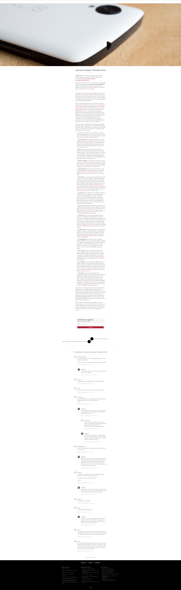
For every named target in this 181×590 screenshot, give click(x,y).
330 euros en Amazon (91, 213)
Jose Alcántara (81, 356)
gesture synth (84, 572)
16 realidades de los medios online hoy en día (109, 580)
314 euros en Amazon (81, 166)
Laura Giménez (84, 568)
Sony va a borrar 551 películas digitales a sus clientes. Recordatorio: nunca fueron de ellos (69, 580)
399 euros (85, 224)
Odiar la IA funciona (65, 568)
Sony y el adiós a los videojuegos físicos (68, 578)
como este (96, 437)
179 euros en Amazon (84, 270)
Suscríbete (90, 327)
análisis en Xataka (85, 134)
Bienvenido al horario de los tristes (107, 568)
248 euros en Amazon (91, 225)
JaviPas (83, 369)
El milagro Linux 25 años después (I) (108, 571)
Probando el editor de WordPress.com (108, 579)
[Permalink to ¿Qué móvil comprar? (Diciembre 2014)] (90, 35)
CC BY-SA (90, 587)
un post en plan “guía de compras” (95, 93)
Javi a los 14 (64, 575)
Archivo (91, 562)
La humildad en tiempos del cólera (107, 572)
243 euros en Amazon (89, 173)
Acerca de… (84, 562)
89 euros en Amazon (97, 235)
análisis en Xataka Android (95, 184)
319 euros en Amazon (96, 145)
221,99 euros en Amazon (92, 285)
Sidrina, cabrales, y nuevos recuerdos (68, 572)
